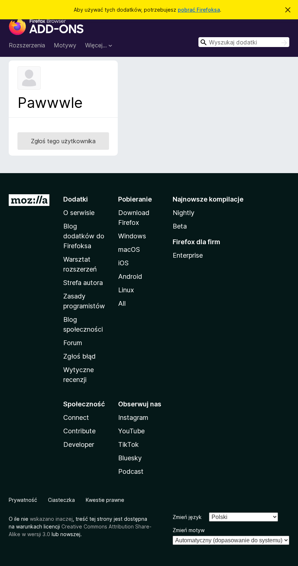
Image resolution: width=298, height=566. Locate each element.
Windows (132, 236)
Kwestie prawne (105, 500)
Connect (76, 417)
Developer (78, 444)
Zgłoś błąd (79, 356)
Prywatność (23, 500)
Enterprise (188, 255)
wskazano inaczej (51, 519)
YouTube (131, 431)
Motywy (65, 45)
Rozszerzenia (27, 45)
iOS (123, 263)
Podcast (131, 471)
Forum (72, 343)
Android (130, 276)
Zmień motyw (189, 530)
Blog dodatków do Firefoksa (83, 236)
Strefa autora (83, 282)
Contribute (79, 431)
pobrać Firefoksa (199, 10)
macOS (129, 249)
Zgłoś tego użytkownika (63, 141)
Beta (180, 226)
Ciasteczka (61, 500)
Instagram (133, 417)
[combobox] (243, 42)
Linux (126, 290)
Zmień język (187, 517)
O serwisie (78, 212)
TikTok (128, 444)
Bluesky (130, 458)
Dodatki (75, 199)
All (122, 303)
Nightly (183, 212)
